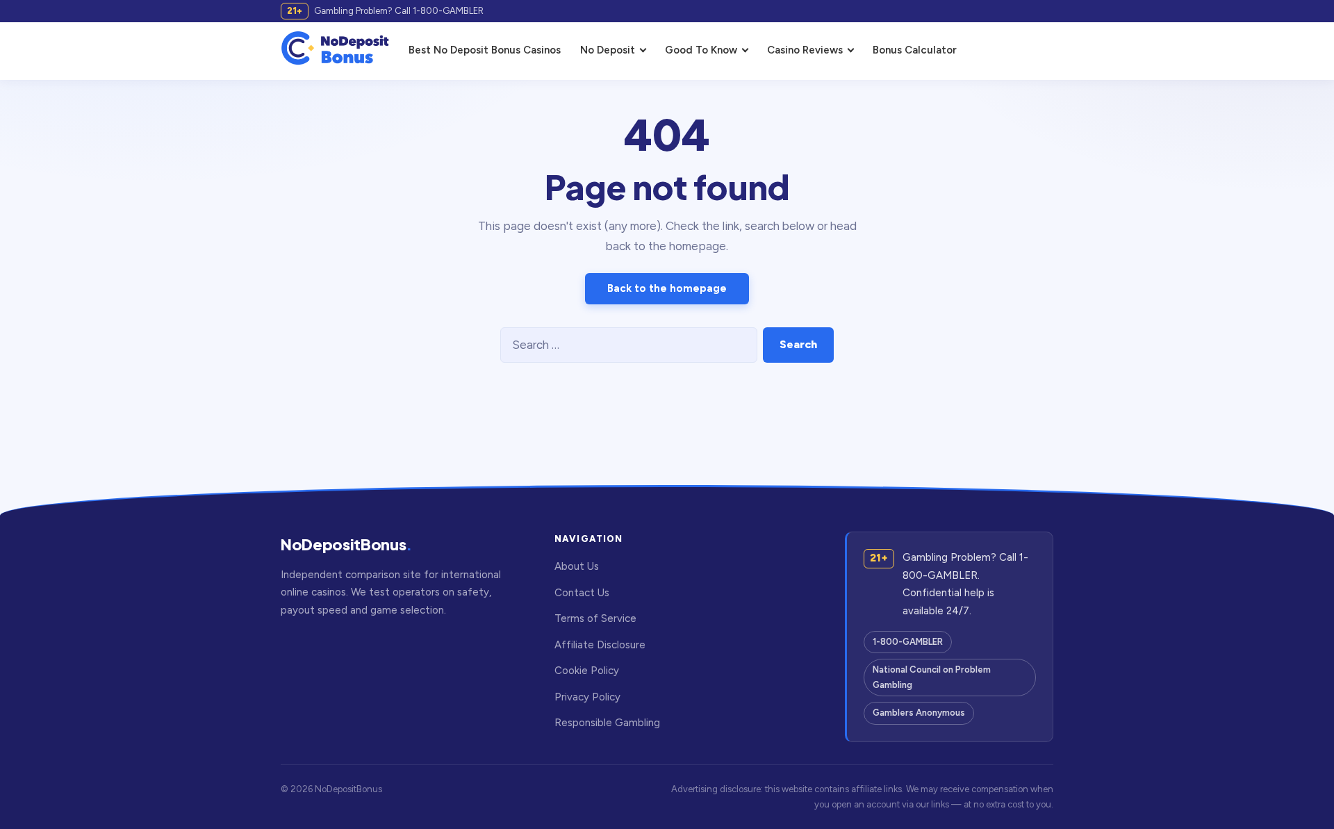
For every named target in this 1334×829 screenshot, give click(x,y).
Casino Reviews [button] (805, 50)
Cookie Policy (586, 670)
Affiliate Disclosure (599, 645)
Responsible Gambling (607, 722)
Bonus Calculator (915, 50)
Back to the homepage (667, 288)
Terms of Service (595, 618)
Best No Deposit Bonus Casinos (485, 50)
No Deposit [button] (607, 50)
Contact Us (581, 592)
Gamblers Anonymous (919, 712)
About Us (576, 566)
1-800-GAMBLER (908, 642)
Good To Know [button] (701, 50)
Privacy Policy (587, 697)
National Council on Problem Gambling (932, 677)
